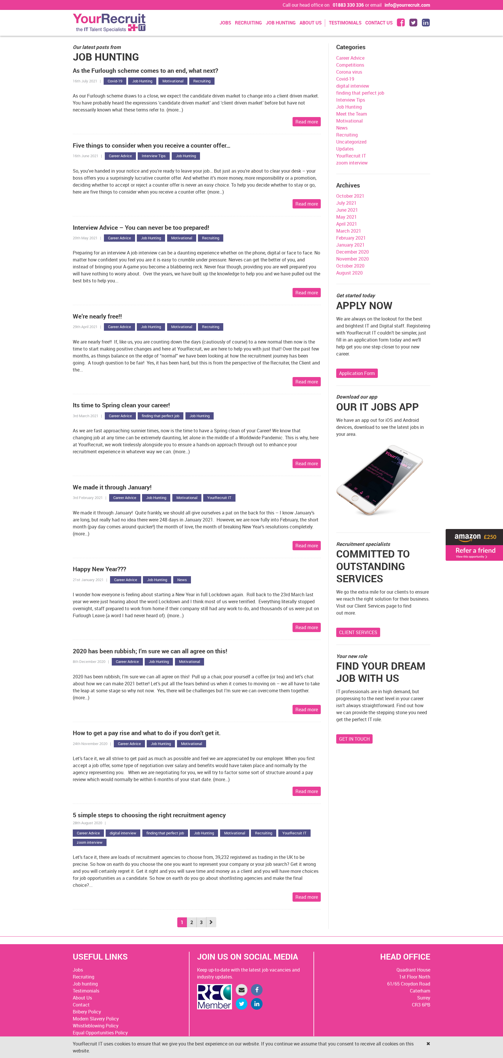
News (182, 579)
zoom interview (89, 842)
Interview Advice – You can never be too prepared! (141, 227)
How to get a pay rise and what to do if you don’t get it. (147, 733)
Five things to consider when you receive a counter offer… (152, 145)
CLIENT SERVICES (358, 632)
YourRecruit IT (219, 497)
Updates (345, 149)
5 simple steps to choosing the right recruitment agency (149, 815)
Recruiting (201, 81)
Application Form (357, 373)
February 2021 (351, 238)
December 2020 (352, 252)
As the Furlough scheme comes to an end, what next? (145, 70)
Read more (306, 121)
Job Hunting (142, 81)
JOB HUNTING (281, 23)
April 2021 (346, 224)
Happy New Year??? (99, 569)
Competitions (350, 65)
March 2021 (348, 231)
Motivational (172, 81)
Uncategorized (351, 142)
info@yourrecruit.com (407, 5)
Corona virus (349, 72)
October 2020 (350, 266)
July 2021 (346, 203)
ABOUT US (311, 23)
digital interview (123, 833)
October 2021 (350, 196)
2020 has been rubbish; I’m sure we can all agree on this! (150, 651)
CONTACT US (379, 23)
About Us (82, 998)
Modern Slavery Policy (96, 1018)
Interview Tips (154, 155)
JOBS (225, 23)
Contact (81, 1005)
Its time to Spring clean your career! (121, 405)
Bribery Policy (87, 1012)
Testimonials (86, 991)
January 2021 (350, 245)
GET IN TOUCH (354, 739)
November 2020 (352, 259)
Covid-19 (115, 81)
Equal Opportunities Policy (100, 1032)
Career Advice (120, 155)
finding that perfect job (160, 415)
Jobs (78, 970)
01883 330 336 (348, 5)
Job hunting (85, 984)
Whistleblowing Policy (95, 1025)
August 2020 (349, 273)
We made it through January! (112, 487)
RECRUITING (248, 23)
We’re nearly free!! (97, 316)
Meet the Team (351, 114)
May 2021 (346, 217)
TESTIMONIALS (345, 23)
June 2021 (347, 210)
